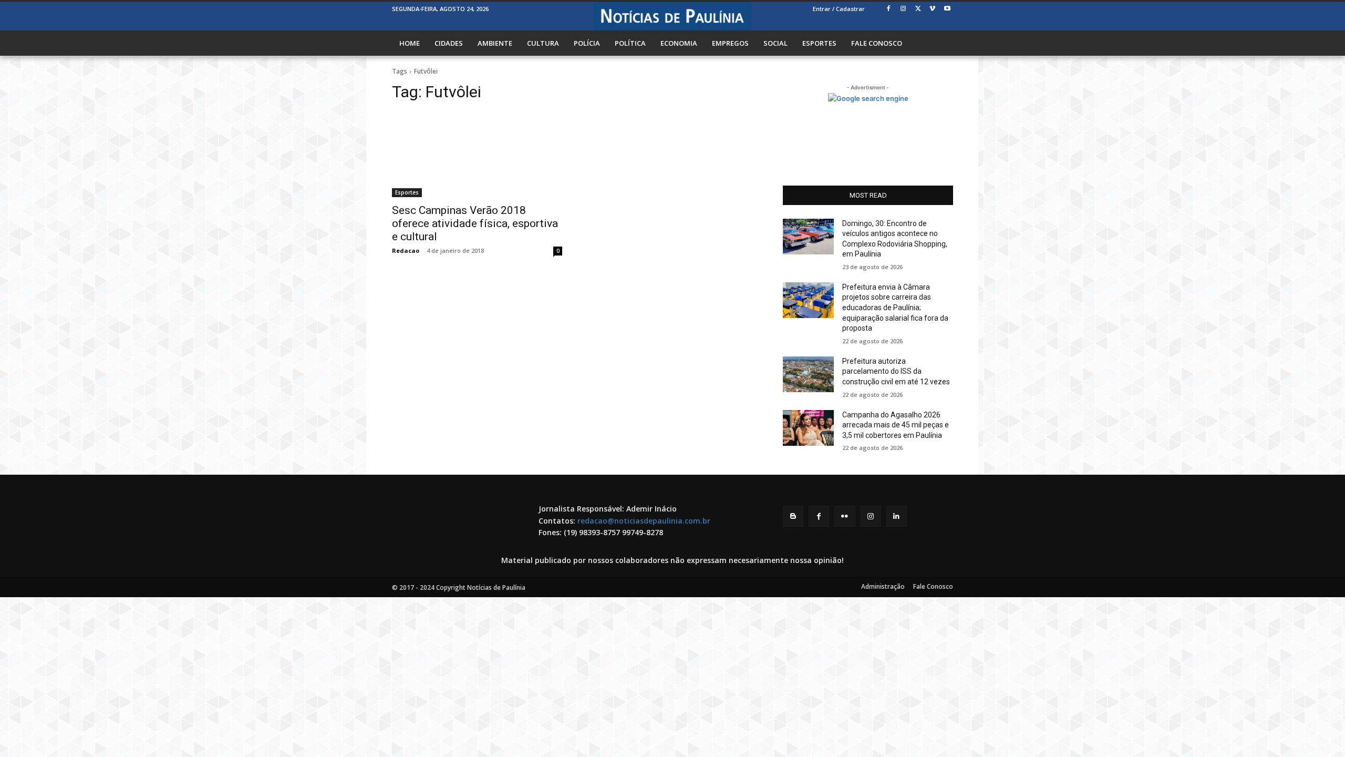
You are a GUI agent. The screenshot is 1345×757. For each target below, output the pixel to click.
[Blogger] (793, 516)
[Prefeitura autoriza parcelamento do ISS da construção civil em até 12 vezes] (808, 374)
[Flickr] (844, 516)
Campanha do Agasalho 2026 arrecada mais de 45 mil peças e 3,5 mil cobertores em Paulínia (895, 425)
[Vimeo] (932, 9)
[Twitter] (918, 9)
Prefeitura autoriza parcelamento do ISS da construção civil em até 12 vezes (896, 371)
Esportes (407, 192)
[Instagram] (903, 9)
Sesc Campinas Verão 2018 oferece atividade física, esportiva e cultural (475, 223)
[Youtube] (947, 9)
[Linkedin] (896, 516)
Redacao (405, 250)
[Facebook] (889, 9)
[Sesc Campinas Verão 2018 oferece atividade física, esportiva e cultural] (477, 154)
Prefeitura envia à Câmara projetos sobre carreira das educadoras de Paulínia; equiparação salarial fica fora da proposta (895, 307)
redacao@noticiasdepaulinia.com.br (643, 521)
